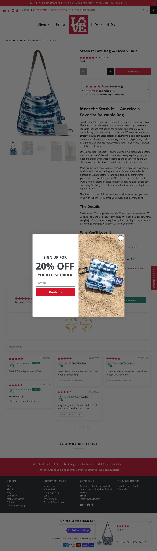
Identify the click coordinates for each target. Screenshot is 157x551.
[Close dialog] (120, 238)
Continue (55, 292)
